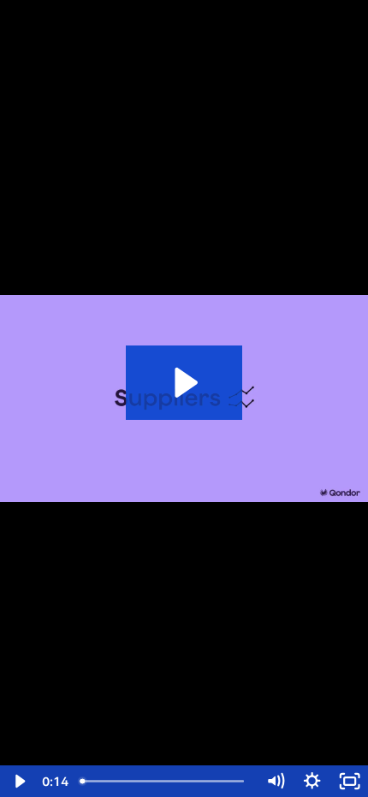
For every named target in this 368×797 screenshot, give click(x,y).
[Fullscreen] (349, 781)
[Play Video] (18, 781)
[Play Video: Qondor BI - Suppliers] (183, 382)
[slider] (165, 781)
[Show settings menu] (312, 781)
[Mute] (275, 781)
